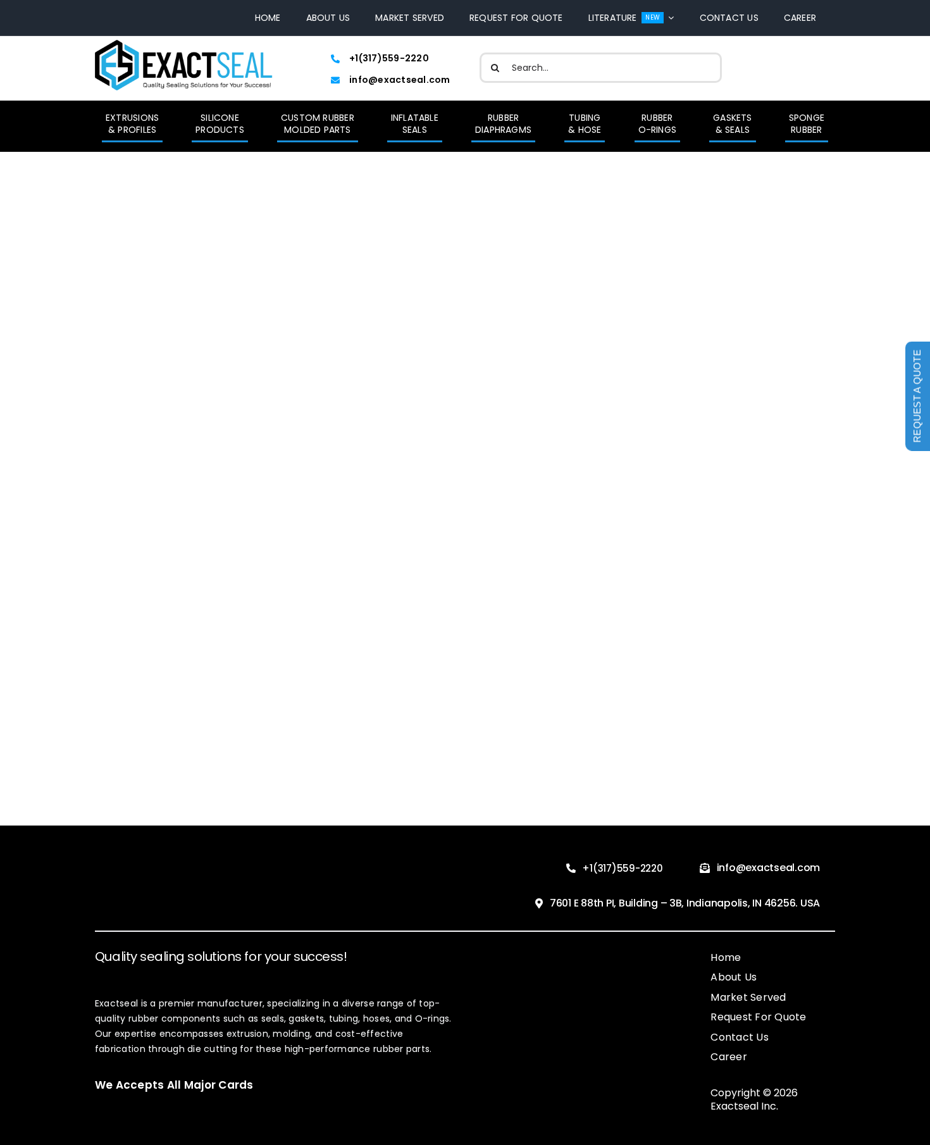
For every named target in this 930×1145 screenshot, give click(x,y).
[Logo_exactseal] (184, 45)
